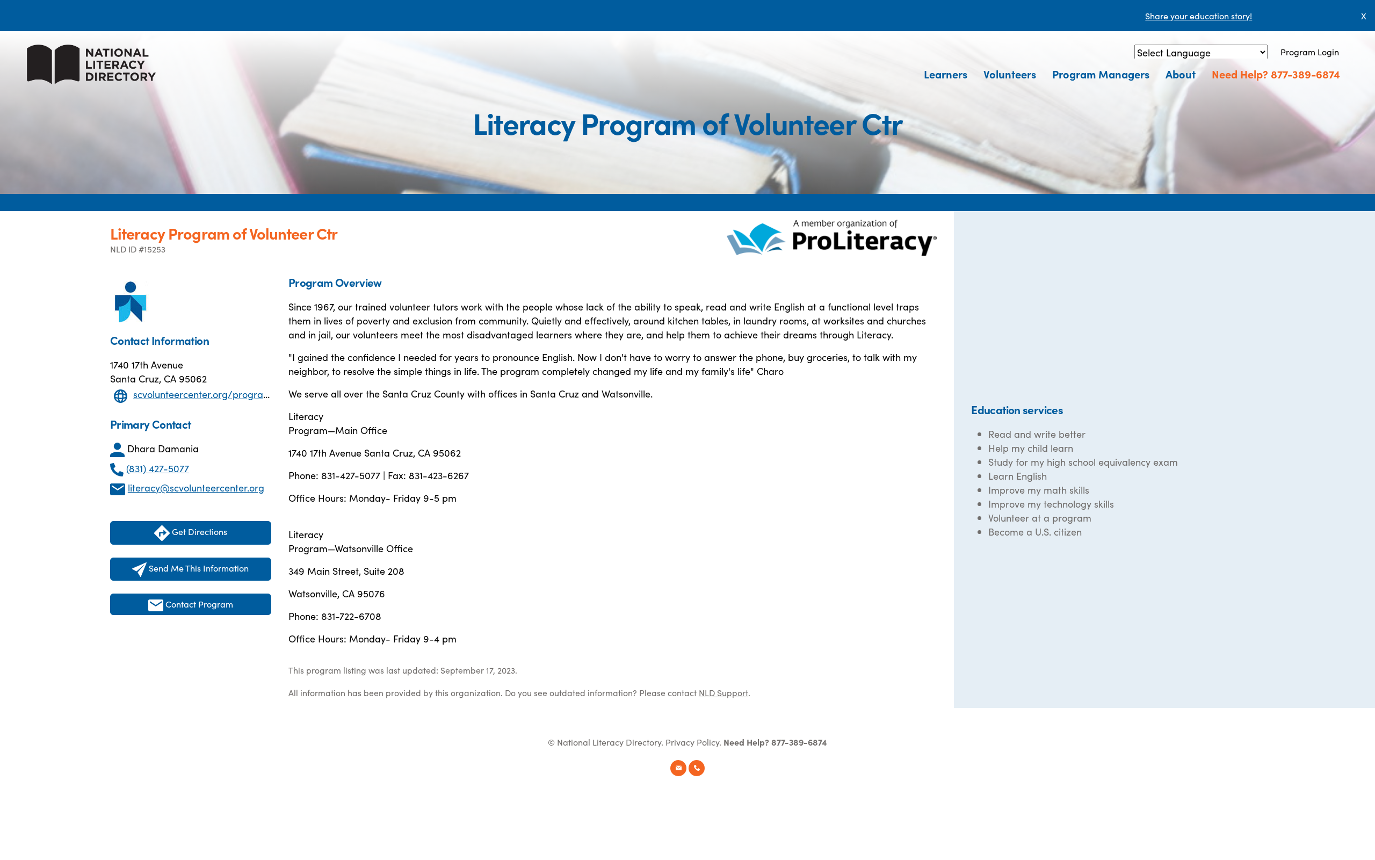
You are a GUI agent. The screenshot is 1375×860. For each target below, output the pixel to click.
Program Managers (1100, 73)
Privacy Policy (692, 742)
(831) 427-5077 (157, 468)
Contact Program (198, 604)
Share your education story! (1198, 15)
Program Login (1309, 51)
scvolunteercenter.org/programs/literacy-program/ (247, 394)
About (1181, 73)
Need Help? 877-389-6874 (1276, 73)
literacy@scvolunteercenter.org (196, 487)
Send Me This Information (198, 568)
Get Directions (198, 531)
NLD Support (723, 692)
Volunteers (1009, 73)
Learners (945, 73)
